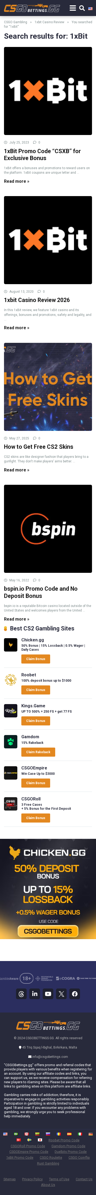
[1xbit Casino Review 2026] (48, 240)
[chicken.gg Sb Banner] (48, 937)
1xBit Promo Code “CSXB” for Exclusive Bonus (42, 155)
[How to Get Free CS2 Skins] (48, 387)
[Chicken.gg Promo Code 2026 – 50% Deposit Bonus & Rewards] (10, 650)
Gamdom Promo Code (68, 1146)
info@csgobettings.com (50, 1057)
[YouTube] (48, 993)
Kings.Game (33, 705)
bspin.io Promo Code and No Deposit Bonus (41, 592)
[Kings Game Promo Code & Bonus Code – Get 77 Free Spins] (10, 715)
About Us (48, 1185)
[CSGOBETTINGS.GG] (48, 1029)
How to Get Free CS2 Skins (38, 446)
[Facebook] (74, 993)
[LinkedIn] (34, 993)
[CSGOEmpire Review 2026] (10, 778)
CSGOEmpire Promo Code (28, 1152)
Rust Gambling (48, 1163)
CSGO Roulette (51, 1158)
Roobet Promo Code (64, 1140)
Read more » (16, 181)
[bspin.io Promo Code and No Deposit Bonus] (48, 529)
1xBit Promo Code (19, 1158)
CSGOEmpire (34, 768)
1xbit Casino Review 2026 (37, 300)
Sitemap (9, 1179)
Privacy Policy (32, 1179)
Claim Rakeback (38, 752)
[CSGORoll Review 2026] (10, 809)
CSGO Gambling (15, 22)
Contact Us (84, 1179)
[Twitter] (61, 993)
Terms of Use (59, 1179)
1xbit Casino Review (49, 22)
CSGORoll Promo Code (28, 1146)
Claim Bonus (35, 659)
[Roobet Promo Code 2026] (10, 685)
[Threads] (21, 993)
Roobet (28, 674)
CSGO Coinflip (79, 1158)
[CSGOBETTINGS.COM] (32, 6)
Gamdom (30, 736)
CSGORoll (31, 798)
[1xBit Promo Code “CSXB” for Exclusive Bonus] (48, 91)
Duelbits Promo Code (71, 1152)
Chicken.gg (32, 639)
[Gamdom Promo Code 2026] (10, 746)
